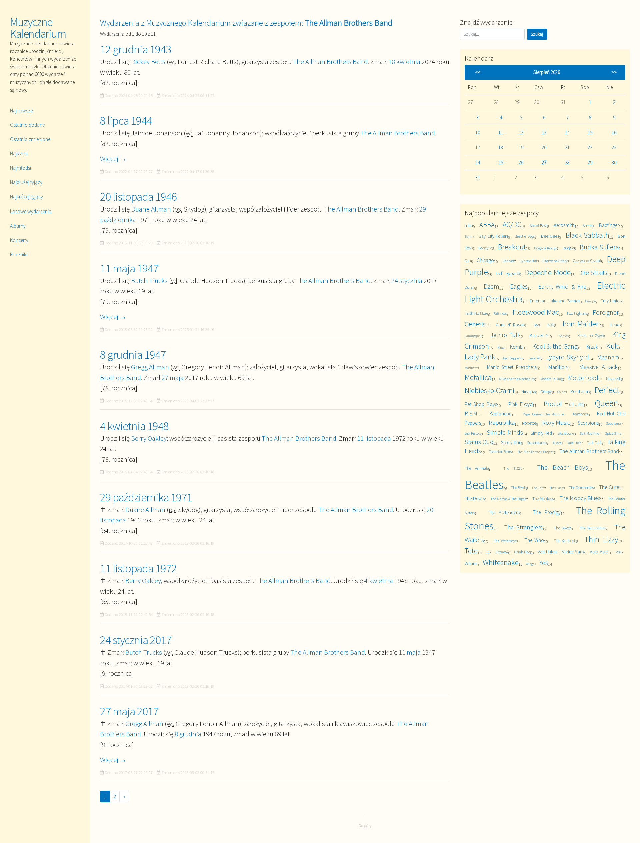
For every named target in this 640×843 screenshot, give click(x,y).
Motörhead (583, 377)
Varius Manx (573, 552)
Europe (590, 301)
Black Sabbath (587, 235)
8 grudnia (188, 733)
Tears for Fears (500, 451)
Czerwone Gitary (555, 260)
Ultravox (501, 551)
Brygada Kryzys (545, 248)
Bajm (468, 236)
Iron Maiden (581, 323)
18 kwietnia (404, 61)
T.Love (557, 442)
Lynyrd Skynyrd (567, 357)
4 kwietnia (378, 580)
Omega (546, 391)
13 (544, 132)
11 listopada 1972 (138, 568)
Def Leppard (508, 273)
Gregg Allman (150, 366)
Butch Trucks (149, 280)
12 (521, 132)
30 (614, 162)
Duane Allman (151, 209)
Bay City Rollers (493, 236)
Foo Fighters (577, 313)
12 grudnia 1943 (135, 49)
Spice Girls (613, 433)
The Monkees (543, 498)
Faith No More (476, 313)
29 (590, 162)
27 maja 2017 (129, 711)
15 (590, 132)
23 (614, 147)
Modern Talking (551, 378)
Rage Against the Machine (543, 414)
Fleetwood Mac (536, 312)
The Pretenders (503, 512)
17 (477, 147)
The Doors (475, 498)
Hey (536, 324)
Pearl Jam (579, 391)
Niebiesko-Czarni (489, 390)
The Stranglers (523, 527)
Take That (574, 442)
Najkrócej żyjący (26, 196)
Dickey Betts (148, 61)
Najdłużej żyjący (26, 182)
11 (500, 132)
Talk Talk (594, 442)
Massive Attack (598, 367)
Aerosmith (564, 225)
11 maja (410, 652)
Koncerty (19, 240)
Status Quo (479, 442)
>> (614, 72)
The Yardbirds (565, 540)
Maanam (608, 357)
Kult (612, 346)
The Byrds (518, 487)
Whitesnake (501, 562)
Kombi (517, 347)
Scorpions (588, 423)
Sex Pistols (473, 433)
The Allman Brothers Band (330, 61)
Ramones (580, 413)
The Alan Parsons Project (535, 451)
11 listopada (374, 438)
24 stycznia (406, 280)
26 (521, 162)
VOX (618, 552)
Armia (588, 225)
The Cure (609, 487)
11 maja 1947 (129, 268)
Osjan (561, 391)
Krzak (592, 347)
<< (477, 72)
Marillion (557, 367)
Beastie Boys (524, 236)
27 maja (173, 377)
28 (567, 162)
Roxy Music (556, 422)
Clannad (508, 260)
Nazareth (613, 378)
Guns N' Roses (510, 325)
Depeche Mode (548, 272)
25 (500, 162)
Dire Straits (593, 272)
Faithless (500, 313)
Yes (543, 562)
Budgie (568, 247)
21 (567, 147)
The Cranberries (581, 487)
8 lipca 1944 (126, 120)
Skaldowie (566, 433)
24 (477, 162)
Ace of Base (538, 225)
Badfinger (609, 225)
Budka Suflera (599, 247)
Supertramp (537, 442)
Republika (502, 422)
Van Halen (547, 552)
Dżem (491, 286)
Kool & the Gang (555, 346)
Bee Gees (550, 236)
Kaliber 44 (540, 335)
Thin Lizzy (601, 539)
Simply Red (541, 433)
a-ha (469, 225)
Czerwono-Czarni (587, 260)
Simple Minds (505, 432)
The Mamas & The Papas (508, 498)
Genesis (475, 324)
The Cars (538, 487)
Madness (471, 367)
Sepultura (613, 423)
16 (614, 132)
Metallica (478, 377)
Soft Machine (589, 433)
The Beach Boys (562, 467)
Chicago (485, 260)
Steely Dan (511, 442)
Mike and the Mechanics (517, 378)
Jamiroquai (473, 335)
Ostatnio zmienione (30, 139)
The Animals (476, 468)
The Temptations (593, 528)
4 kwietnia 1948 (134, 426)
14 (567, 132)
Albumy (18, 226)
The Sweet (562, 527)
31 (477, 177)
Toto (471, 550)
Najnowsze (21, 110)
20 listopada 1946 (138, 196)
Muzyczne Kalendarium (38, 28)
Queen (606, 402)
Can (468, 260)
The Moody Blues (580, 498)
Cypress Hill (528, 260)
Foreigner (606, 312)
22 (590, 147)
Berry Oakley (149, 438)
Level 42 (535, 358)
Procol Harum (564, 403)
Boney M (485, 247)
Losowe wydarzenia (30, 211)
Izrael (615, 325)
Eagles (519, 286)
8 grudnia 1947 (133, 354)
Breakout (512, 246)
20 (544, 147)
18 (500, 147)
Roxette (529, 423)
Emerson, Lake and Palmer (555, 301)
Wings (530, 563)
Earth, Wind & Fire (562, 286)
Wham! (471, 563)
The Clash (556, 487)
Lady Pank (480, 356)
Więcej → (113, 158)
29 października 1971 (146, 497)
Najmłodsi (20, 168)
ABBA (487, 224)
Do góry (365, 825)
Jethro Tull (504, 335)
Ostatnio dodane (27, 125)
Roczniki (18, 254)
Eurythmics (611, 301)
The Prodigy (546, 512)
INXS (550, 324)
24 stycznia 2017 (135, 640)
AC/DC (512, 224)
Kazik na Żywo (590, 335)
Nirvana (528, 391)
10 (477, 132)
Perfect (606, 389)
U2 (487, 552)
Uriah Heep (523, 551)
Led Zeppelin (513, 358)
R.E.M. (471, 413)
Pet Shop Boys (481, 404)
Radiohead (500, 413)
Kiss (501, 347)
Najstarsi (18, 153)
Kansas (564, 335)
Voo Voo (599, 551)
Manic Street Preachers (511, 367)
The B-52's (513, 468)
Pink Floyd (520, 404)
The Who (534, 540)
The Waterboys (505, 540)
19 (521, 147)
